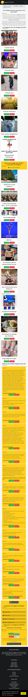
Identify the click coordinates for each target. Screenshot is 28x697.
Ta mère (14, 673)
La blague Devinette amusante (9, 536)
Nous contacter (14, 683)
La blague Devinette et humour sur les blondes (12, 596)
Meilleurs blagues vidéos (9, 622)
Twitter (17, 637)
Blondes (14, 672)
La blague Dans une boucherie (9, 393)
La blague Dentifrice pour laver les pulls (11, 406)
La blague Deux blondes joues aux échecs (11, 490)
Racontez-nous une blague (14, 643)
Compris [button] (23, 693)
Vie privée (14, 687)
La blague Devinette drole (8, 583)
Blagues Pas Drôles (9, 2)
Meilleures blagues (14, 666)
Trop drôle (6, 50)
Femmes (14, 674)
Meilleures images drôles (9, 619)
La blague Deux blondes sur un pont (10, 525)
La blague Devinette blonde (8, 548)
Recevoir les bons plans (14, 684)
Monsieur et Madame (14, 676)
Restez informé (14, 602)
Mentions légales (14, 685)
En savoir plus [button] (10, 695)
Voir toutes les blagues (14, 167)
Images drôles (7, 612)
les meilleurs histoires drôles (16, 19)
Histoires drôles (14, 665)
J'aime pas (12, 50)
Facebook (17, 634)
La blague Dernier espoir (8, 446)
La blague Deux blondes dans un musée (11, 460)
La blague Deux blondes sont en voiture (11, 503)
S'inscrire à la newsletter (14, 688)
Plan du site (14, 681)
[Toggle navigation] (25, 2)
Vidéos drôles (7, 615)
